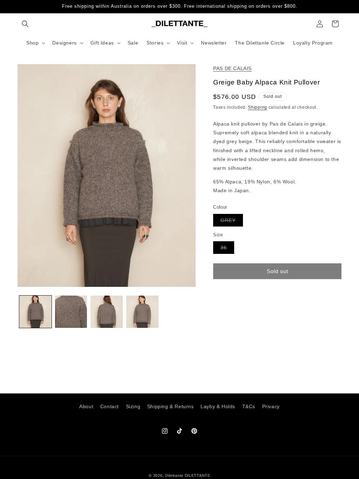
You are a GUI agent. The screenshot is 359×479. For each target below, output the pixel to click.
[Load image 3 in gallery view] (106, 312)
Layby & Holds (218, 406)
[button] (25, 24)
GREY (232, 222)
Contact (109, 406)
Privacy (271, 406)
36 (227, 249)
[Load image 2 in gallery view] (71, 312)
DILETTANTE (197, 475)
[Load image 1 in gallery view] (35, 312)
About (86, 406)
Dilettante (174, 475)
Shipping (257, 107)
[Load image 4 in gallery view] (142, 312)
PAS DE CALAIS (232, 68)
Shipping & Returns (170, 406)
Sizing (133, 406)
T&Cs (248, 406)
